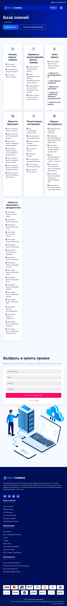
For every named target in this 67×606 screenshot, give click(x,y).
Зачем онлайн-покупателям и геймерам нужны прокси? (33, 89)
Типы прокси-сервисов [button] (54, 82)
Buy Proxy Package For (33, 395)
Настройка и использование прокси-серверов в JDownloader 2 (54, 167)
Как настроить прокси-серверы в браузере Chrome (12, 167)
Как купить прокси (31, 150)
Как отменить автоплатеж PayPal (33, 165)
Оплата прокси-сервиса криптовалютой (33, 143)
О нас (13, 601)
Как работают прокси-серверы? (12, 70)
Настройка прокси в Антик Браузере (11, 252)
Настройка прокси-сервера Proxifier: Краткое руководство (53, 149)
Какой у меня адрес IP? (10, 569)
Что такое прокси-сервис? (11, 65)
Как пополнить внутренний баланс (33, 160)
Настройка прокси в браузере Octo (12, 302)
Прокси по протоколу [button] (53, 88)
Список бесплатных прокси (11, 563)
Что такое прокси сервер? (11, 76)
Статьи (5, 537)
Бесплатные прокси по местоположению (16, 566)
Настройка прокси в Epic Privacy (10, 234)
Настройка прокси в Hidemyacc (12, 240)
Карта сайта (7, 543)
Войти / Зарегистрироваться (12, 552)
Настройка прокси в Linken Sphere (11, 214)
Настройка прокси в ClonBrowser (10, 316)
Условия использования (24, 601)
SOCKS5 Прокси (8, 509)
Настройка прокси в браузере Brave (12, 279)
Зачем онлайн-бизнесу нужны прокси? (33, 69)
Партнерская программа (11, 546)
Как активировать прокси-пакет (32, 131)
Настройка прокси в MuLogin (12, 220)
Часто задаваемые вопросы (12, 534)
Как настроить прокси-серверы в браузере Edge (12, 160)
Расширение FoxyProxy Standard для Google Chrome (54, 187)
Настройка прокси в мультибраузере (11, 309)
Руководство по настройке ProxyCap (54, 131)
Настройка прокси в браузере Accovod (12, 265)
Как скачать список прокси (32, 171)
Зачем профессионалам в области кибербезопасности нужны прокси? (33, 78)
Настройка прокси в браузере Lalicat (12, 272)
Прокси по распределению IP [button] (54, 75)
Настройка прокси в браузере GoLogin (12, 294)
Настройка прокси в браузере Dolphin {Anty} (12, 331)
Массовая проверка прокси (12, 572)
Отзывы (5, 540)
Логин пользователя (59, 2)
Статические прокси (9, 515)
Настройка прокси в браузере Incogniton (12, 324)
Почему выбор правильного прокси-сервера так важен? (53, 65)
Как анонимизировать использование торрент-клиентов (54, 158)
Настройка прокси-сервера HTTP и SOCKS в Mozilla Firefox (11, 152)
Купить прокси (11, 27)
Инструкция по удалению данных (33, 137)
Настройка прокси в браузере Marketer (12, 287)
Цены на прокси (8, 506)
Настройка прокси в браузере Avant (12, 227)
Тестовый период (31, 155)
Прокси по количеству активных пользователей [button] (54, 96)
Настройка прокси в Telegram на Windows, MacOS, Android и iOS (54, 178)
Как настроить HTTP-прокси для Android (12, 136)
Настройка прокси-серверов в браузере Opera (12, 143)
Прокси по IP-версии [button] (54, 103)
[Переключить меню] (61, 7)
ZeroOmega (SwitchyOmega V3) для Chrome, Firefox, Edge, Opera (54, 139)
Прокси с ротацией (9, 518)
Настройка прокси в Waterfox (12, 258)
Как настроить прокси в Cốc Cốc (12, 129)
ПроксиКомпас (38, 599)
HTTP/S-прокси (8, 512)
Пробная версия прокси (10, 521)
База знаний (7, 531)
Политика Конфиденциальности (45, 601)
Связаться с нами (8, 549)
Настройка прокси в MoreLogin (12, 246)
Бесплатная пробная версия (33, 27)
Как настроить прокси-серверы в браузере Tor (12, 175)
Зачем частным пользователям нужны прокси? (33, 97)
